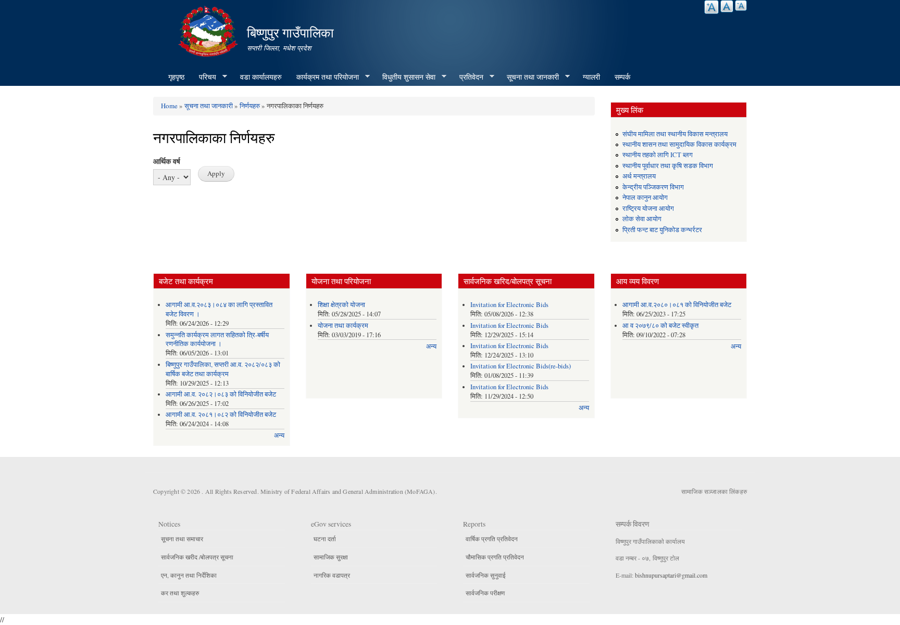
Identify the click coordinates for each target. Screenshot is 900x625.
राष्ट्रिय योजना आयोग (648, 208)
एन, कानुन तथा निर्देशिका (189, 575)
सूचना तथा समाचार (182, 538)
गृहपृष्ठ (176, 77)
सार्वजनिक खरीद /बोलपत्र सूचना (197, 557)
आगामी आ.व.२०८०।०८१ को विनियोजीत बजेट (676, 304)
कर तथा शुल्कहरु (180, 593)
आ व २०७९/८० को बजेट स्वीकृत (660, 325)
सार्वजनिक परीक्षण (485, 593)
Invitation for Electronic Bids (509, 304)
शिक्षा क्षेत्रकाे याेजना (341, 304)
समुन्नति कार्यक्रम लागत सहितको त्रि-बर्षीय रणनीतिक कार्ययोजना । (217, 339)
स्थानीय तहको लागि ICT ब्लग (657, 154)
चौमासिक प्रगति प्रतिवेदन (495, 557)
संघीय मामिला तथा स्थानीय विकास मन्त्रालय (675, 134)
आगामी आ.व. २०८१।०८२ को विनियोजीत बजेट (221, 414)
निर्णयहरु (250, 105)
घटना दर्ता (325, 538)
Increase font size (711, 7)
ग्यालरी (591, 77)
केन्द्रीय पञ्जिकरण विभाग (653, 187)
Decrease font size (741, 5)
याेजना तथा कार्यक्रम (343, 325)
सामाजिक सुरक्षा (331, 557)
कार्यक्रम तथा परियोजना (324, 77)
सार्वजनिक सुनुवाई (486, 575)
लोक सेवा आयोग (641, 218)
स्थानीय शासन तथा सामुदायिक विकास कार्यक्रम (679, 144)
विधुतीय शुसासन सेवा (405, 77)
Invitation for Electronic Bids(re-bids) (520, 366)
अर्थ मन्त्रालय (639, 176)
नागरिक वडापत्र (332, 575)
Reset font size (726, 6)
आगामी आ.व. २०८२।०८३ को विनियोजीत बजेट (221, 394)
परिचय (204, 77)
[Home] (209, 30)
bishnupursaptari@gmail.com (671, 575)
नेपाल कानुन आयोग (645, 197)
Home (169, 105)
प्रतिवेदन (467, 77)
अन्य (279, 435)
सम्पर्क (622, 77)
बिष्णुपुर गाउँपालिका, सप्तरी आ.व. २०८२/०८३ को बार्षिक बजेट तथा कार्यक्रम (223, 369)
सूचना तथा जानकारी (529, 77)
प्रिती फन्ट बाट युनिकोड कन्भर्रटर (662, 229)
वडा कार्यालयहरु (261, 77)
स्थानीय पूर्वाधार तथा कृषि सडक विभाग (667, 165)
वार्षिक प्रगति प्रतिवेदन (492, 538)
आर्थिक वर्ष (166, 161)
